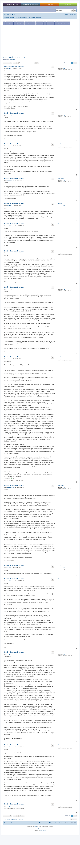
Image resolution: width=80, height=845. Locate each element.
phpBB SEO (43, 830)
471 (64, 68)
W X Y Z (66, 23)
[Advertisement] (40, 41)
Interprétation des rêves (30, 4)
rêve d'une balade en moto (14, 57)
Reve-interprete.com (12, 4)
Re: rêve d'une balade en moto (14, 113)
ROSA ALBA (12, 59)
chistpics (60, 66)
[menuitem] (13, 14)
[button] (76, 63)
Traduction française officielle (37, 828)
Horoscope (49, 4)
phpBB (35, 826)
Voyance (68, 4)
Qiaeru (47, 828)
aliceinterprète (61, 113)
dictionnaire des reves (10, 20)
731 (64, 115)
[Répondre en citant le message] (52, 67)
